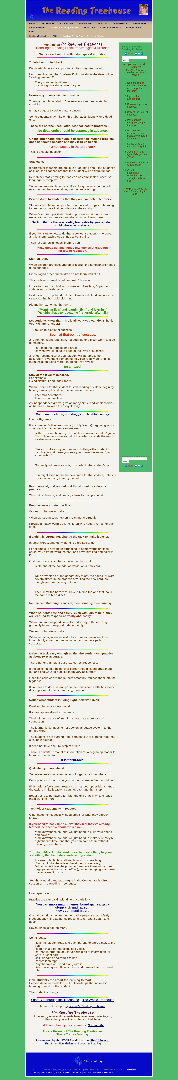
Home (32, 23)
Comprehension (140, 23)
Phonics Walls (85, 23)
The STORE (89, 28)
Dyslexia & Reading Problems (64, 28)
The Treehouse (47, 23)
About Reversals (37, 28)
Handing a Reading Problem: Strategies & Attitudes (83, 36)
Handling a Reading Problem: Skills (43, 36)
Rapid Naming (121, 23)
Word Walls (103, 23)
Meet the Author (133, 28)
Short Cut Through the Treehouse (55, 1000)
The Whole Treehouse (98, 1000)
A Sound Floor (67, 23)
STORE (66, 1040)
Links (31, 32)
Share (130, 53)
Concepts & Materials (110, 28)
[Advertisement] (135, 243)
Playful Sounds (99, 1040)
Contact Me (96, 1025)
